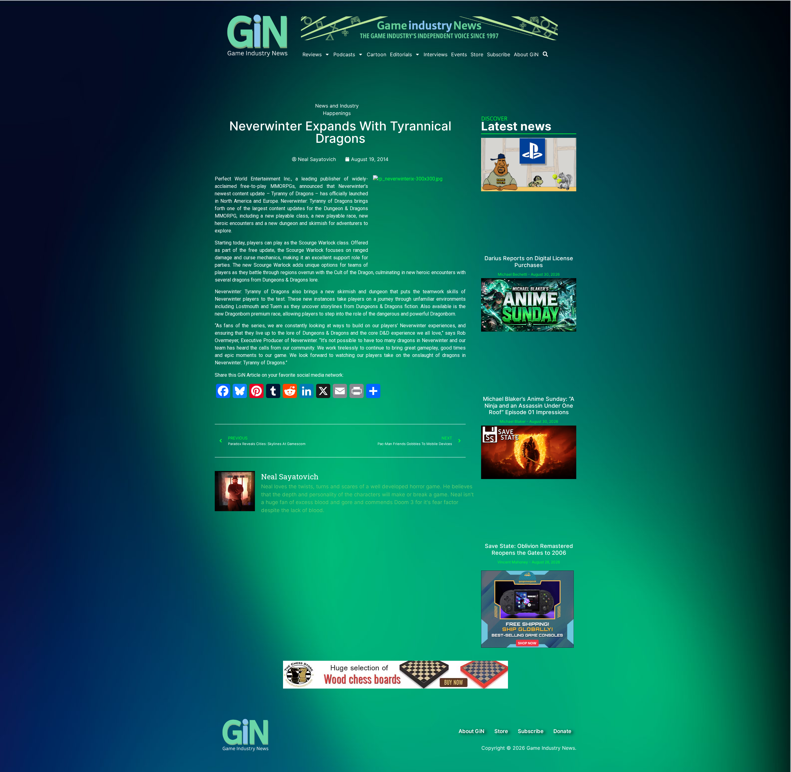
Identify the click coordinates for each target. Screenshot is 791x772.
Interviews (435, 54)
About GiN (526, 54)
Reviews (312, 54)
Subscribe (498, 54)
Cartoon (376, 54)
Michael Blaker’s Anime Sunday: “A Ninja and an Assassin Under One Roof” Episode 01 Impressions (528, 405)
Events (459, 54)
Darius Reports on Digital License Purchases (528, 261)
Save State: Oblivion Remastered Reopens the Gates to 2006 (529, 549)
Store (477, 54)
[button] (545, 54)
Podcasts (344, 54)
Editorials (401, 54)
